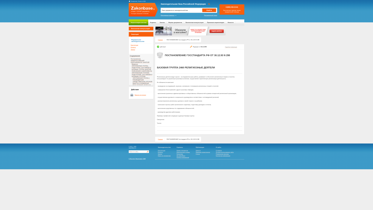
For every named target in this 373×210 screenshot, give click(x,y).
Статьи (198, 154)
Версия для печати (140, 95)
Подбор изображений (183, 157)
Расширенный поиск (210, 15)
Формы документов (175, 22)
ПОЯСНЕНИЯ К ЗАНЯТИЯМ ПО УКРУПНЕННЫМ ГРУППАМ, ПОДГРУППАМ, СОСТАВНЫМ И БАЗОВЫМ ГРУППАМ (142, 73)
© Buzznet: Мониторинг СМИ (137, 159)
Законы (162, 22)
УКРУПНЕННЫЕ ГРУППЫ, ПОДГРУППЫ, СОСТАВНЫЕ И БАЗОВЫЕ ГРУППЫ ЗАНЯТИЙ (141, 67)
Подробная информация (231, 47)
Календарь (180, 154)
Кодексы (153, 22)
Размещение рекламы (222, 154)
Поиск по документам (164, 156)
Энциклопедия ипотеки (138, 22)
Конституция (134, 45)
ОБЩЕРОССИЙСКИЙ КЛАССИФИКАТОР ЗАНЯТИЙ (140, 61)
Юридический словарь (183, 152)
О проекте (219, 150)
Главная (160, 40)
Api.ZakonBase (181, 156)
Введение (135, 64)
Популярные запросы (167, 15)
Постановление (136, 59)
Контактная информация (223, 156)
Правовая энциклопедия (215, 22)
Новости (231, 22)
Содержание (135, 56)
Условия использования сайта (225, 152)
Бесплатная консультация (194, 22)
